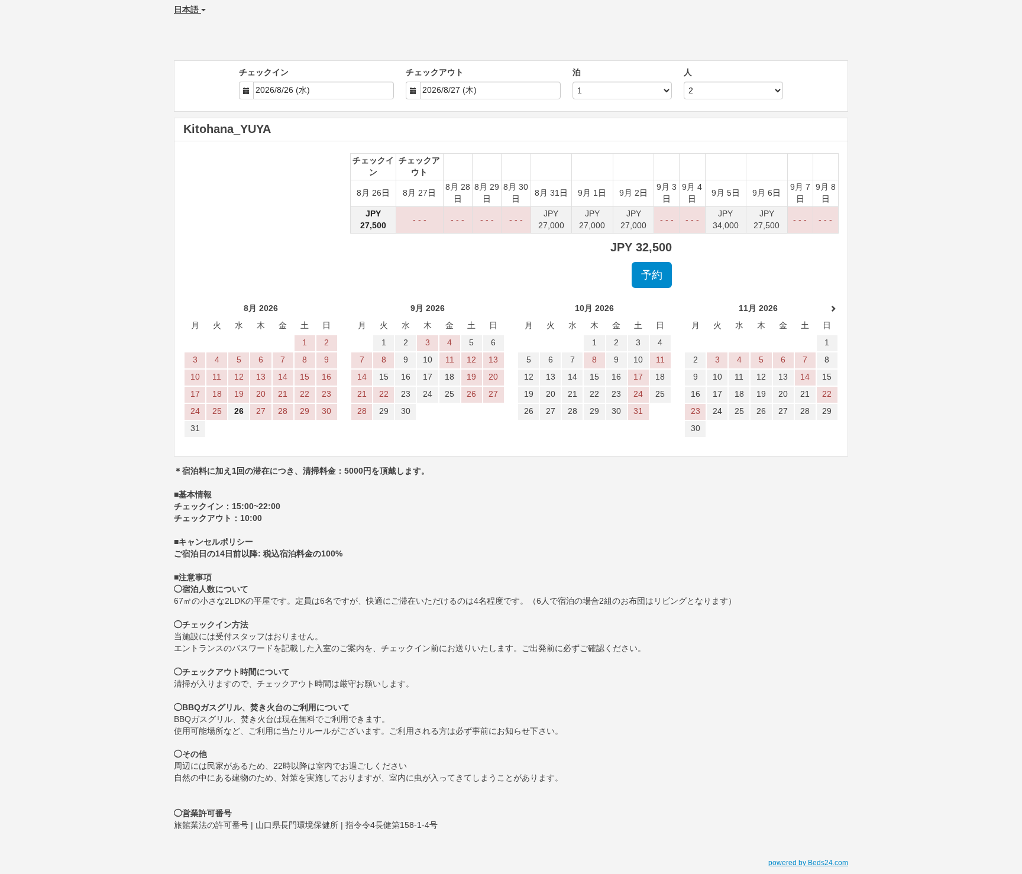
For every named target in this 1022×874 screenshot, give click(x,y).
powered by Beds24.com (808, 863)
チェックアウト (435, 72)
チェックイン (264, 72)
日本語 (187, 9)
